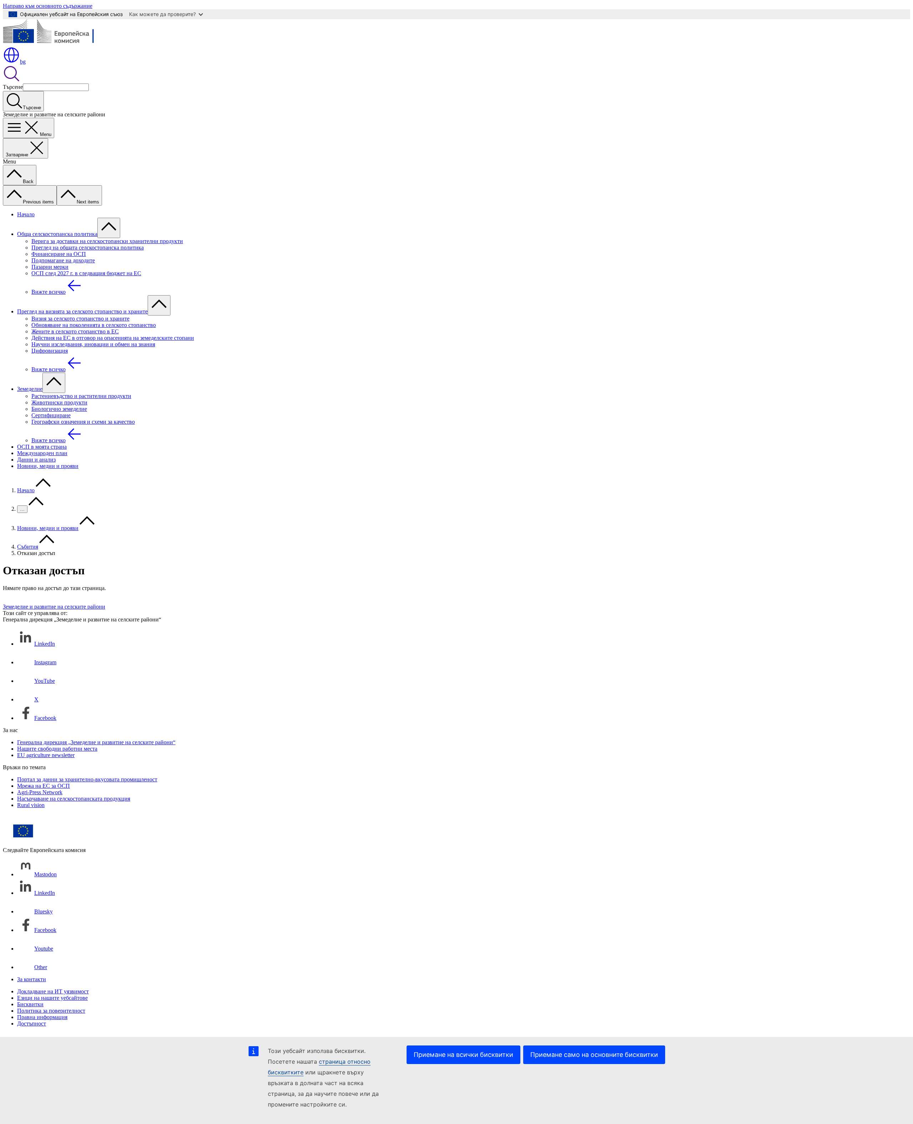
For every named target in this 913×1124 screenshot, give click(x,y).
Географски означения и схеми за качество (83, 422)
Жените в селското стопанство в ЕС (75, 331)
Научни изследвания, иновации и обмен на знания (93, 344)
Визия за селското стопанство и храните (80, 319)
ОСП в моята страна (42, 447)
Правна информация (42, 1017)
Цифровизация (49, 351)
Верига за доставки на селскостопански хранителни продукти (107, 241)
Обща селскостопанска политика (57, 234)
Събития (27, 547)
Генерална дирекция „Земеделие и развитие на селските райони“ (96, 742)
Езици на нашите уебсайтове (52, 998)
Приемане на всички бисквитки (463, 1054)
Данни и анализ (36, 460)
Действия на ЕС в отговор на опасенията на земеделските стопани (112, 338)
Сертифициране (51, 415)
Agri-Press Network (39, 792)
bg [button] (23, 62)
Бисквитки (30, 1004)
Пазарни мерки (49, 267)
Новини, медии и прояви (47, 466)
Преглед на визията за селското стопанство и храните (82, 311)
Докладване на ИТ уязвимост (53, 991)
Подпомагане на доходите (63, 260)
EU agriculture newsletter (46, 755)
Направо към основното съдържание (47, 6)
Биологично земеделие (59, 409)
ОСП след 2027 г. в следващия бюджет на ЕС (86, 273)
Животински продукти (59, 402)
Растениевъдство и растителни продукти (81, 396)
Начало (26, 214)
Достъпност (31, 1023)
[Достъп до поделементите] (108, 228)
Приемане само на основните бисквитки (594, 1054)
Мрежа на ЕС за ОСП (43, 786)
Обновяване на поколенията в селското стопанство (93, 325)
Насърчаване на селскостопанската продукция (73, 799)
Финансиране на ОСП (58, 254)
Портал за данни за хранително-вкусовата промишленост (87, 779)
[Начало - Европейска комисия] (55, 43)
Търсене (13, 87)
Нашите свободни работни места (57, 749)
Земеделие (29, 389)
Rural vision (31, 805)
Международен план (42, 453)
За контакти (31, 979)
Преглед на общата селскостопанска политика (87, 248)
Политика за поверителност (51, 1011)
